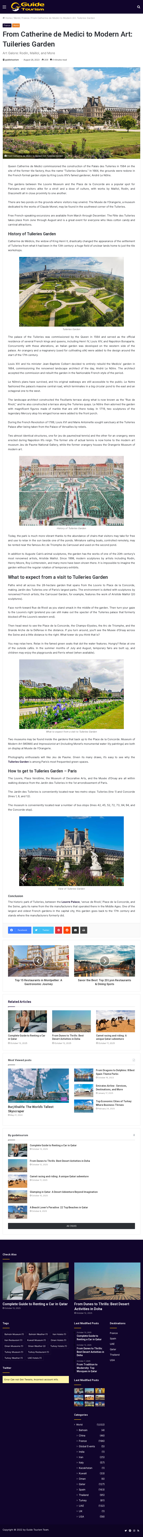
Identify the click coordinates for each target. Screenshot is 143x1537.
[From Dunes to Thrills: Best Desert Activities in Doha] (71, 1021)
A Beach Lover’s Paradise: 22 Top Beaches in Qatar (59, 1207)
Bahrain (83, 1430)
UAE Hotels (35, 1358)
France (25, 18)
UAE (81, 1505)
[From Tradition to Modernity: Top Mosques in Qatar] (100, 1390)
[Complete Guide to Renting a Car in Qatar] (27, 1021)
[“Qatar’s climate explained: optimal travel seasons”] (78, 1404)
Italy (81, 1462)
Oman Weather (37, 1346)
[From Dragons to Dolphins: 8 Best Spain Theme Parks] (83, 1075)
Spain (82, 1489)
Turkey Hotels (58, 1346)
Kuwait (83, 1473)
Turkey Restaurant (38, 1352)
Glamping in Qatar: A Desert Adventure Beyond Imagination (64, 1192)
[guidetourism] (27, 6)
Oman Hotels (58, 1340)
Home (8, 18)
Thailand (84, 1494)
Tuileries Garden (18, 761)
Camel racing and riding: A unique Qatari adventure (59, 1176)
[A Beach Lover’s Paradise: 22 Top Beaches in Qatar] (17, 1212)
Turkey (83, 1500)
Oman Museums (14, 1346)
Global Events (87, 1446)
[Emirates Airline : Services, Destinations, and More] (83, 1090)
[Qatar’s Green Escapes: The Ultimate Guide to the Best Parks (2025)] (89, 1404)
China (82, 1435)
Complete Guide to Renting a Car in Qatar (53, 1145)
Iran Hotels (59, 1334)
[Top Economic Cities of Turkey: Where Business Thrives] (83, 1106)
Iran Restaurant (13, 1340)
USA (81, 1516)
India (81, 1451)
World (17, 18)
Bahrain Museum (14, 1334)
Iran (81, 1457)
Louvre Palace (71, 901)
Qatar (82, 1484)
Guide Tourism (34, 1529)
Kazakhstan (85, 1467)
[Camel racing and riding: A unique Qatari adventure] (115, 1021)
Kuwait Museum (36, 1340)
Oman (82, 1478)
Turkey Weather (14, 1358)
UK (80, 1511)
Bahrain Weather (38, 1334)
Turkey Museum (14, 1352)
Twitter (7, 1368)
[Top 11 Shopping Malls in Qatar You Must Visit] (100, 1404)
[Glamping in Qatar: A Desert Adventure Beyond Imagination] (17, 1196)
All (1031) (72, 1226)
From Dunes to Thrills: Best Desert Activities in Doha (60, 1161)
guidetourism (12, 59)
